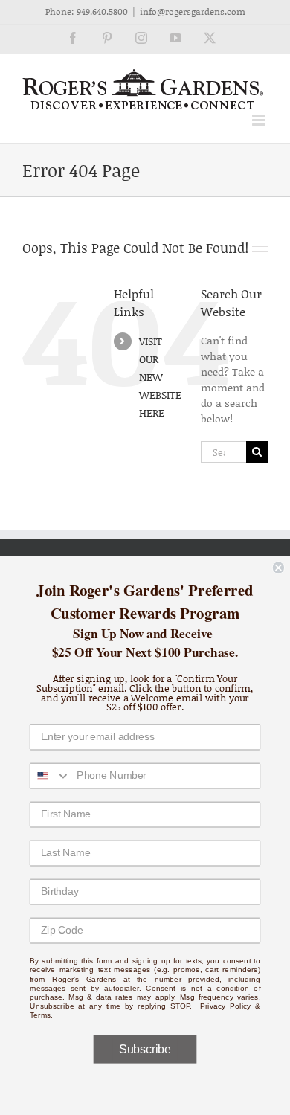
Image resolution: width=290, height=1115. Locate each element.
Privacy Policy (225, 1005)
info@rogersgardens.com (192, 11)
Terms (40, 1015)
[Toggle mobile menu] (260, 120)
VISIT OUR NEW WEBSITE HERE (160, 376)
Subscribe (144, 1049)
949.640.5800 (102, 11)
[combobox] (50, 776)
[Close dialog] (278, 568)
